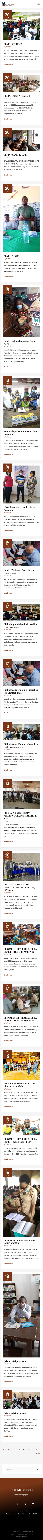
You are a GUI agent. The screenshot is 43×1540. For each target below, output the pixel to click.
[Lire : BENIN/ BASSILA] (21, 219)
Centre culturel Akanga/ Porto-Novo (20, 342)
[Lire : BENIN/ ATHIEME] (21, 26)
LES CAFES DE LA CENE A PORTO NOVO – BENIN (21, 1242)
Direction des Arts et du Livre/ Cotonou (19, 508)
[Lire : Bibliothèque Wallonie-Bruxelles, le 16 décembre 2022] (21, 732)
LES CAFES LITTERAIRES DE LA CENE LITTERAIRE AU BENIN (20, 950)
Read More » (8, 64)
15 (36, 1450)
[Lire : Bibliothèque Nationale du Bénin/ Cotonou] (21, 403)
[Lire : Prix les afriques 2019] (21, 1401)
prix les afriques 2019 (15, 1361)
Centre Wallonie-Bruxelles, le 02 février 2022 (20, 571)
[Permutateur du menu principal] (38, 4)
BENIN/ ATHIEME (13, 44)
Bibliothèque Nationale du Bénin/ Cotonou (21, 433)
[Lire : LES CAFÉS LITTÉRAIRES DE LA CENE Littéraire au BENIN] (21, 1126)
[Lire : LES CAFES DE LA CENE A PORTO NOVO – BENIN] (21, 1203)
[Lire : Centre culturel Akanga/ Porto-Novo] (21, 312)
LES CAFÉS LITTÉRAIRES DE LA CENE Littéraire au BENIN (20, 1140)
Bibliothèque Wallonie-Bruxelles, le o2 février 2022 (21, 691)
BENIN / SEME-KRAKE (15, 154)
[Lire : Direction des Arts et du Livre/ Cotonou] (21, 484)
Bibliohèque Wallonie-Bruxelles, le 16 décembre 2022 (20, 625)
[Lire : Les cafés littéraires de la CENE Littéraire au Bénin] (21, 1066)
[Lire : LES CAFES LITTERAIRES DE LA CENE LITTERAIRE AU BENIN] (21, 935)
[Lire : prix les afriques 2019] (21, 1316)
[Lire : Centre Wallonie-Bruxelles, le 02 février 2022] (21, 554)
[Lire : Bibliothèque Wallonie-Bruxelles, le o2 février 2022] (21, 673)
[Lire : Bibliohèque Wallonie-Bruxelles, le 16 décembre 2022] (21, 612)
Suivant (38, 1454)
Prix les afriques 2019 (15, 1413)
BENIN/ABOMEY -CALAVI (17, 95)
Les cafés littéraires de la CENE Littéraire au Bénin (20, 1085)
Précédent (6, 1450)
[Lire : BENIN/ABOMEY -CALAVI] (21, 84)
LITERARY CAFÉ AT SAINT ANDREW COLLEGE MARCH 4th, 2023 (20, 815)
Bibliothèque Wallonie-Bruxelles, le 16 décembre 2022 (21, 745)
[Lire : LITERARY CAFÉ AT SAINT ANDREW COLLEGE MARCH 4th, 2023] (21, 795)
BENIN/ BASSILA (12, 256)
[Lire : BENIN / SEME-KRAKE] (21, 140)
